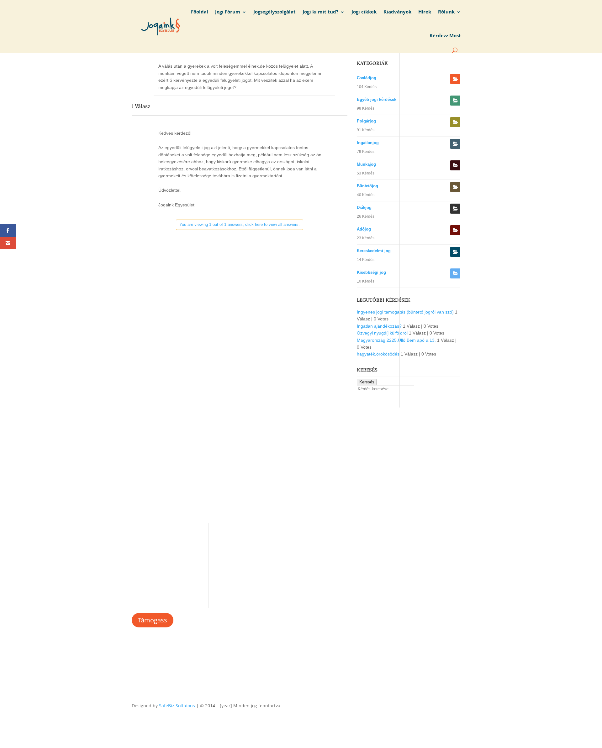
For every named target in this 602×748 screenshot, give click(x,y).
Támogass (152, 620)
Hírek (424, 11)
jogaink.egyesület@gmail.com (424, 543)
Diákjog (364, 207)
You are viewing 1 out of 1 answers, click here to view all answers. (239, 224)
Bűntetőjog (367, 186)
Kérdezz (314, 555)
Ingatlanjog (368, 142)
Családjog (366, 77)
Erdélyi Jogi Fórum (325, 535)
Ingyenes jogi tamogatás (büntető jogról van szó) (405, 311)
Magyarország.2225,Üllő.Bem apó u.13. (396, 340)
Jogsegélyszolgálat (274, 11)
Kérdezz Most (445, 35)
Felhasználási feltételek (243, 564)
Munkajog (366, 164)
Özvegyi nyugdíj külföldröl (382, 332)
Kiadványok (397, 11)
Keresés (366, 382)
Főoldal (199, 11)
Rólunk (446, 11)
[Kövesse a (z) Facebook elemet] (465, 704)
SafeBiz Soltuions (177, 706)
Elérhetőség (231, 555)
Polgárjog (366, 121)
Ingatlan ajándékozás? (379, 326)
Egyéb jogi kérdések (376, 99)
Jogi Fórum (227, 11)
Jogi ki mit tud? (320, 11)
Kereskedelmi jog (374, 250)
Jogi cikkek (364, 11)
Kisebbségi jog (371, 272)
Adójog (364, 229)
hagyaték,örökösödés (378, 353)
